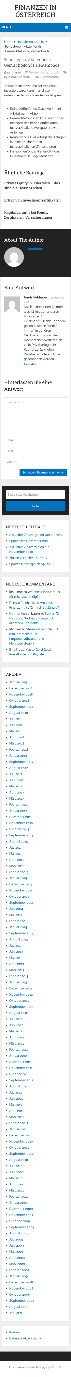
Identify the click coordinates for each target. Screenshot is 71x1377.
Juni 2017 (16, 780)
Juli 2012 (15, 1019)
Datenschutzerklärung (25, 1338)
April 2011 (16, 1111)
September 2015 (21, 835)
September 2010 (21, 1154)
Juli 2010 (15, 1166)
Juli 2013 (15, 945)
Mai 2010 (15, 1178)
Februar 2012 (18, 1049)
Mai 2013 (15, 958)
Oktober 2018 (19, 700)
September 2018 (21, 707)
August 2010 (18, 1160)
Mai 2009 (16, 1252)
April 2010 (16, 1184)
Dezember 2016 (20, 817)
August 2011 (18, 1086)
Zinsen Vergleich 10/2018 (28, 558)
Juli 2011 (15, 1092)
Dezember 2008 (21, 1282)
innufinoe (14, 72)
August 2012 (18, 1013)
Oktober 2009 (19, 1221)
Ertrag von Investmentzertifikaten (32, 200)
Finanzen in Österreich (36, 11)
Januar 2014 (18, 927)
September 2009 (21, 1227)
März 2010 (16, 1190)
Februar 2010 (19, 1196)
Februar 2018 (19, 749)
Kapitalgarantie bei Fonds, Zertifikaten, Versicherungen (28, 215)
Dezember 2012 (20, 988)
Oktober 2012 (19, 1000)
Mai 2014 (15, 915)
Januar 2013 (18, 982)
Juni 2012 (16, 1025)
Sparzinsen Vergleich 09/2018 (31, 564)
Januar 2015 (18, 878)
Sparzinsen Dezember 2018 (29, 541)
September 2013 (21, 933)
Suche (35, 506)
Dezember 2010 (20, 1135)
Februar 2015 (18, 872)
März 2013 (16, 970)
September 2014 (21, 903)
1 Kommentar (49, 77)
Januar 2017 (18, 811)
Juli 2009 (16, 1239)
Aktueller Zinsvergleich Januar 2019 (35, 535)
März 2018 (16, 743)
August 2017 (18, 768)
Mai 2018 (15, 731)
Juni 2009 (16, 1245)
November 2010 (21, 1141)
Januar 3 (15, 1313)
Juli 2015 (15, 847)
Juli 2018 (15, 719)
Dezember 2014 (20, 884)
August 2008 (19, 1307)
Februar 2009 (19, 1270)
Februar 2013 (18, 976)
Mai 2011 (15, 1105)
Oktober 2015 (19, 829)
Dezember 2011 (20, 1062)
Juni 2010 (16, 1172)
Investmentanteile (17, 77)
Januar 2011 (18, 1129)
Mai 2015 (15, 854)
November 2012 (21, 994)
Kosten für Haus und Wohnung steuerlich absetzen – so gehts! (34, 618)
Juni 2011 (16, 1098)
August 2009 (18, 1233)
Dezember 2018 (20, 688)
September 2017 (21, 762)
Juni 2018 (16, 725)
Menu (6, 27)
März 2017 (16, 798)
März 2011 (16, 1117)
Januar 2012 (18, 1056)
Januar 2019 (18, 682)
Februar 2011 (18, 1123)
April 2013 (16, 964)
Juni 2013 (16, 951)
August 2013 (18, 939)
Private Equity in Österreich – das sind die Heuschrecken (32, 185)
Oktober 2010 (19, 1147)
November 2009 (21, 1215)
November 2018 (21, 694)
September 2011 (21, 1080)
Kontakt (15, 1332)
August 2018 (18, 713)
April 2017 (16, 792)
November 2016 (21, 823)
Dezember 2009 (21, 1209)
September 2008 (21, 1301)
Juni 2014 (16, 909)
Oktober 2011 (19, 1074)
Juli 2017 (15, 774)
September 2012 (21, 1007)
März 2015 (16, 866)
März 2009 (17, 1264)
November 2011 (20, 1068)
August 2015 (18, 841)
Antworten (30, 364)
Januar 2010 (18, 1203)
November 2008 (21, 1288)
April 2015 (16, 860)
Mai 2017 (15, 786)
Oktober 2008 (19, 1294)
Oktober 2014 (19, 896)
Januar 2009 (18, 1276)
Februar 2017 (18, 805)
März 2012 (16, 1043)
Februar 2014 (18, 921)
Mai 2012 (15, 1031)
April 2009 (17, 1258)
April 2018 (16, 737)
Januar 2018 (18, 756)
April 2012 (16, 1037)
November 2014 (21, 890)
